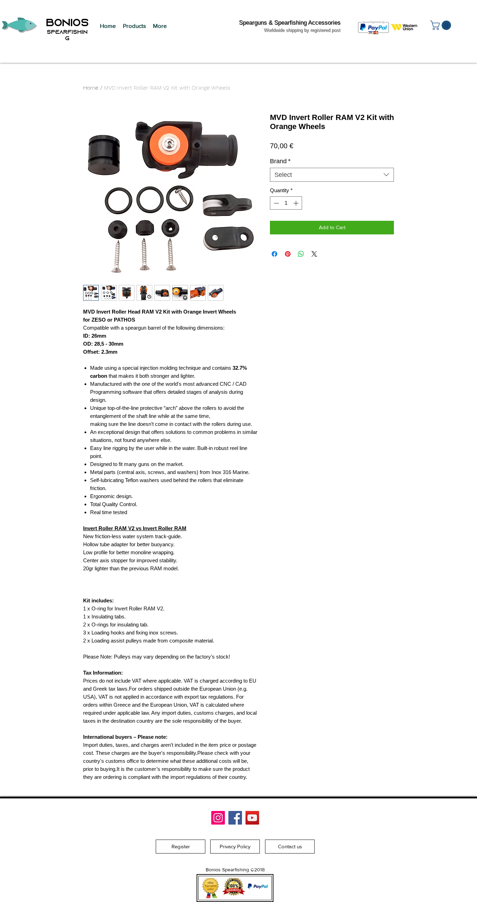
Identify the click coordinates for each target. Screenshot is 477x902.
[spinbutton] (286, 203)
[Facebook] (235, 818)
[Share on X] (314, 254)
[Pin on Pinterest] (288, 254)
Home (90, 87)
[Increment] (296, 203)
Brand (280, 161)
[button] (134, 26)
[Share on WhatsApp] (301, 254)
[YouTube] (252, 818)
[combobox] (332, 175)
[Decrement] (275, 203)
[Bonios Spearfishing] (218, 818)
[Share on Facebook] (274, 254)
